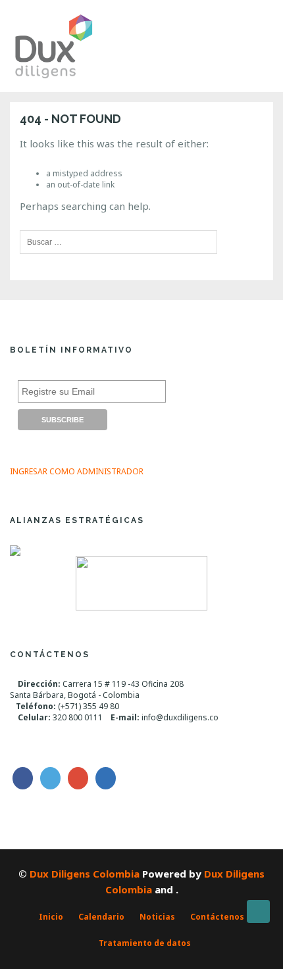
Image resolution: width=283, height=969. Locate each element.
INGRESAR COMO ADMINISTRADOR (76, 471)
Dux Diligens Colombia (85, 873)
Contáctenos (217, 916)
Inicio (51, 916)
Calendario (101, 916)
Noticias (157, 916)
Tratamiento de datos (145, 943)
